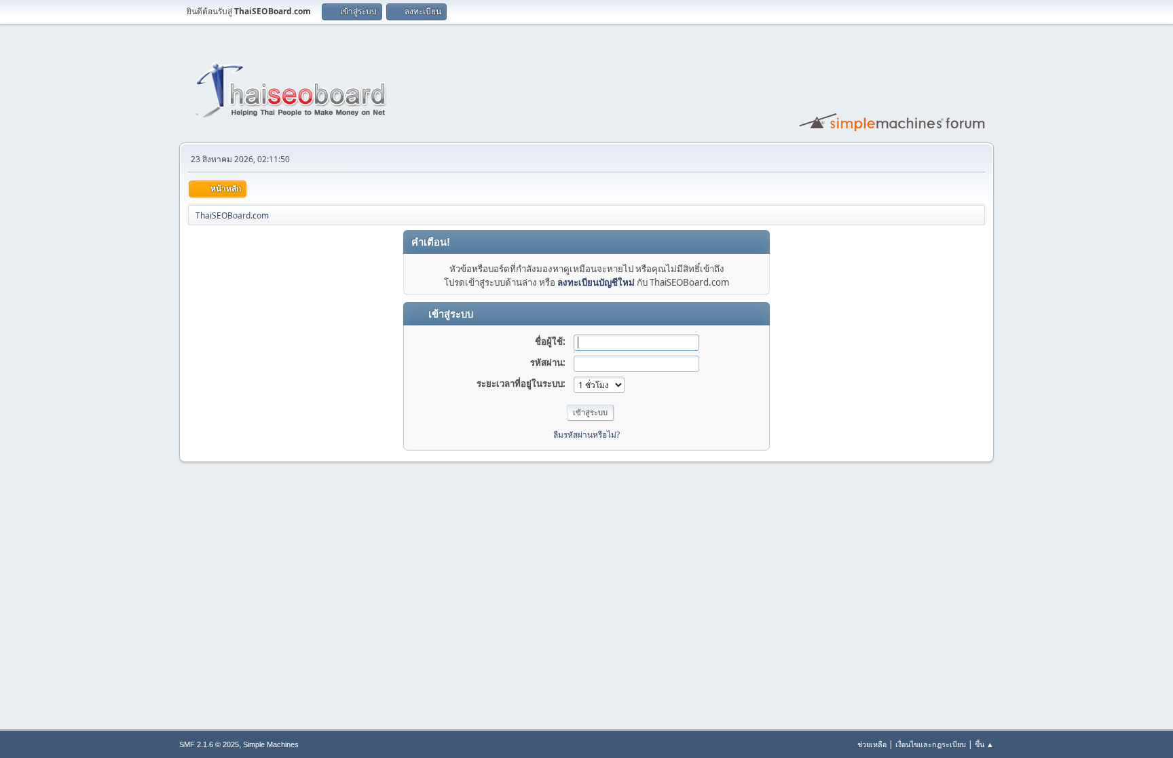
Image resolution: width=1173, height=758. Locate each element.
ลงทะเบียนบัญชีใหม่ (596, 282)
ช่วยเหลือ (872, 744)
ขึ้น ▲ (984, 744)
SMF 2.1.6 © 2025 (209, 744)
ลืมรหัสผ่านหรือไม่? (586, 434)
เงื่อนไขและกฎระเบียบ (930, 744)
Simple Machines (271, 744)
